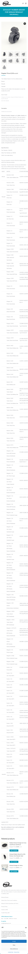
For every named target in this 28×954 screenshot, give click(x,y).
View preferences (14, 948)
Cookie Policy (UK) (5, 912)
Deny (14, 945)
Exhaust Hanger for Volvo (16, 865)
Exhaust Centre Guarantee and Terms (9, 903)
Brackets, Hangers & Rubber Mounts (14, 97)
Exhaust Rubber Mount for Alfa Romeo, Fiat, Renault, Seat (17, 855)
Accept (14, 941)
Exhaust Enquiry (4, 897)
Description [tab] (4, 108)
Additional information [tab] (6, 111)
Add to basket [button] (13, 850)
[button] (26, 927)
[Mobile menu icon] (26, 3)
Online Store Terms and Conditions (9, 900)
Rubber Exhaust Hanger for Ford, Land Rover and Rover (18, 843)
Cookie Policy (10, 952)
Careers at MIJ (4, 909)
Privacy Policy (16, 952)
